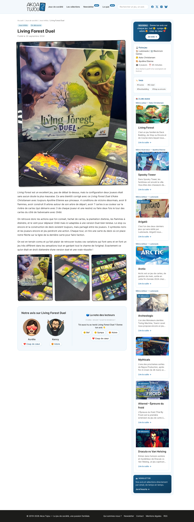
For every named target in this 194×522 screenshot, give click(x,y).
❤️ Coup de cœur (100, 338)
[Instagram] (161, 6)
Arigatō (142, 221)
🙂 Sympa (99, 332)
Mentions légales (153, 516)
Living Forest (146, 127)
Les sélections (73, 7)
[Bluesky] (166, 6)
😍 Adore (113, 332)
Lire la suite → (144, 142)
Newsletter (90, 6)
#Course (140, 85)
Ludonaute (144, 51)
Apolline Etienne (146, 61)
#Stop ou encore (159, 89)
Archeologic (145, 315)
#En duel (151, 85)
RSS (165, 516)
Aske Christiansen (147, 57)
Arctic (142, 268)
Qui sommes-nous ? (112, 516)
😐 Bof (86, 332)
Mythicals (144, 359)
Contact (140, 516)
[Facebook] (152, 6)
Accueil (20, 20)
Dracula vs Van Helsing (152, 451)
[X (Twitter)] (157, 6)
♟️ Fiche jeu (141, 47)
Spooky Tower (147, 174)
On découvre (36, 25)
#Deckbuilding (143, 89)
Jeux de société (55, 7)
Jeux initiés (43, 20)
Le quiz (108, 6)
